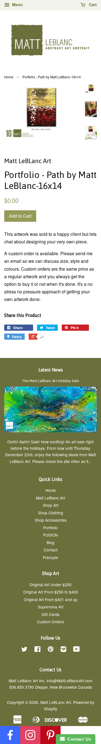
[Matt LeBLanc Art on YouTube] (76, 650)
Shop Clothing (50, 512)
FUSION (50, 535)
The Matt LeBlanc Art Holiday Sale (50, 380)
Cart (92, 4)
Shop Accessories (50, 520)
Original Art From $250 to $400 (50, 592)
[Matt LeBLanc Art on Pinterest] (50, 650)
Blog (50, 542)
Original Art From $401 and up (50, 599)
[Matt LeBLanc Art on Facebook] (37, 650)
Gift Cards (50, 614)
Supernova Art (50, 607)
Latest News (50, 369)
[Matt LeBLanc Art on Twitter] (24, 650)
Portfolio (50, 527)
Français (50, 557)
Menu (17, 4)
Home (8, 76)
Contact (51, 550)
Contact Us (78, 739)
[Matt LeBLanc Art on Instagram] (63, 650)
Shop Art (50, 505)
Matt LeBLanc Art (55, 702)
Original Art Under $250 (50, 584)
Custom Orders (50, 621)
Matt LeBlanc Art (50, 498)
